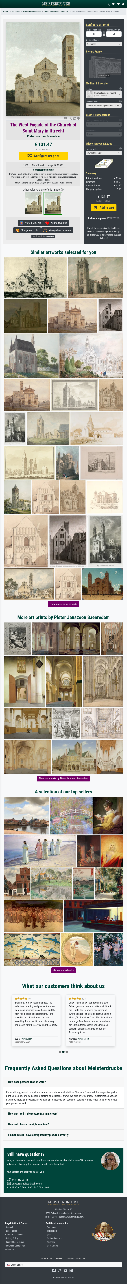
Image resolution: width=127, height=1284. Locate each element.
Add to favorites (58, 222)
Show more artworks (63, 970)
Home (5, 11)
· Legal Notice (11, 1231)
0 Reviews (49, 236)
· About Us (9, 1249)
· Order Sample (52, 1245)
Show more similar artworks (63, 604)
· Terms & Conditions (14, 1234)
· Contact (9, 1227)
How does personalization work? (27, 1082)
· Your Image (51, 1227)
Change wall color (29, 230)
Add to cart (105, 208)
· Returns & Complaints (15, 1245)
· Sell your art (51, 1231)
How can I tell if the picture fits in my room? (33, 1113)
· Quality (49, 1234)
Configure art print (45, 156)
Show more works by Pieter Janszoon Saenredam (63, 778)
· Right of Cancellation (14, 1242)
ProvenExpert (31, 1039)
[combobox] (104, 44)
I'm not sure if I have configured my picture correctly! (38, 1135)
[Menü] (4, 4)
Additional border (92, 40)
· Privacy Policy (11, 1238)
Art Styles (16, 11)
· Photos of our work (54, 1238)
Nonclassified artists (32, 11)
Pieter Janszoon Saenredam (56, 11)
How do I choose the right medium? (28, 1124)
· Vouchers (50, 1242)
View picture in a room (59, 230)
